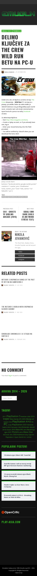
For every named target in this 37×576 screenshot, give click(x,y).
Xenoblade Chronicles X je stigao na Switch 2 (17, 334)
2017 (4, 416)
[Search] (4, 2)
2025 (24, 419)
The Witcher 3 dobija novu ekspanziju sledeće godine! (17, 307)
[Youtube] (29, 2)
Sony (26, 435)
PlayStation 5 (13, 416)
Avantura (20, 434)
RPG (17, 432)
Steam (8, 430)
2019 (13, 429)
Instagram (21, 259)
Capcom (31, 435)
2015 (3, 197)
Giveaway (11, 197)
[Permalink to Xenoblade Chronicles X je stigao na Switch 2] (18, 351)
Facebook (27, 111)
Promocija (17, 31)
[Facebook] (17, 2)
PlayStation (17, 424)
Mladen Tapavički (9, 285)
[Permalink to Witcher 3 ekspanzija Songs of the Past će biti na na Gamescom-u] (18, 297)
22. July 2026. (19, 285)
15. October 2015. (21, 72)
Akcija (28, 419)
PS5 (29, 421)
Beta (6, 197)
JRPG (21, 432)
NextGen (24, 416)
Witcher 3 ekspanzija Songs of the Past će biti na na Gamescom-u (18, 280)
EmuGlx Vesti (7, 31)
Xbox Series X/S (16, 419)
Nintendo (25, 427)
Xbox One (28, 432)
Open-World (19, 437)
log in (10, 375)
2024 (19, 427)
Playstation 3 (10, 437)
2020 (15, 434)
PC (6, 424)
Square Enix (8, 422)
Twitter (20, 252)
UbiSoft (32, 427)
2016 (33, 416)
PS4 (14, 432)
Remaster (14, 427)
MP (33, 419)
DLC (24, 437)
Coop (10, 425)
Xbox (18, 429)
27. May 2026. (19, 312)
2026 (28, 416)
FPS (21, 429)
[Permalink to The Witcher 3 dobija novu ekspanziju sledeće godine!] (18, 324)
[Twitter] (25, 2)
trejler (6, 418)
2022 (9, 427)
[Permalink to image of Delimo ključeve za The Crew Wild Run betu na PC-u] (18, 86)
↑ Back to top (18, 573)
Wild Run (24, 197)
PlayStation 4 (19, 421)
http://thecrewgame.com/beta (17, 120)
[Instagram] (21, 2)
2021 (10, 432)
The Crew (18, 197)
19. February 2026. (20, 339)
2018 (4, 430)
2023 (25, 425)
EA (32, 422)
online (29, 437)
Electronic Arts (8, 435)
